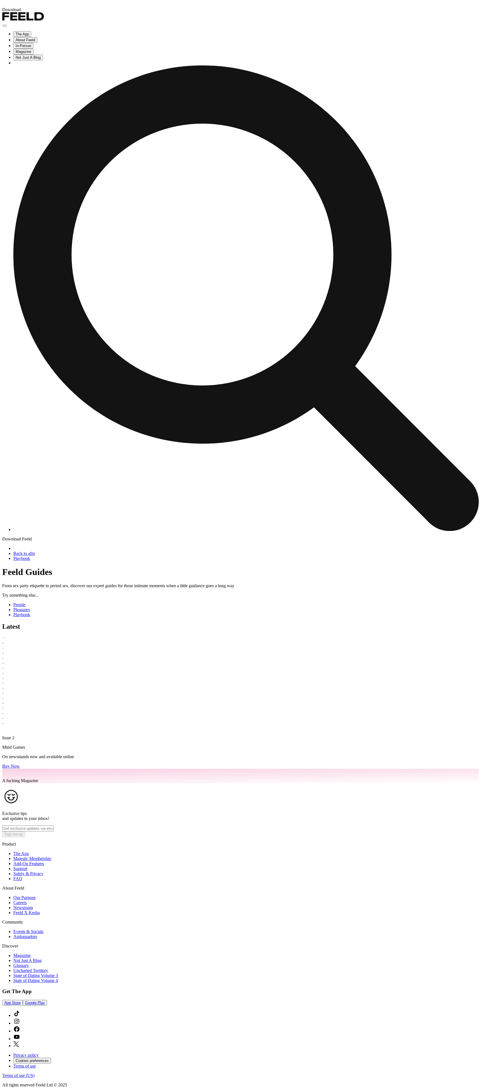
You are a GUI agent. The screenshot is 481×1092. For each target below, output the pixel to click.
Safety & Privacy (28, 873)
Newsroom (23, 907)
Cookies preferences (32, 1061)
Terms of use (24, 1066)
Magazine (23, 52)
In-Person (23, 46)
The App (22, 34)
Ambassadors (25, 936)
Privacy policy (26, 1055)
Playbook (21, 558)
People (19, 604)
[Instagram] (16, 1023)
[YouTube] (16, 1038)
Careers (20, 902)
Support (20, 868)
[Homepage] (23, 19)
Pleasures (21, 609)
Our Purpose (24, 897)
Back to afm (24, 553)
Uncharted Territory (30, 970)
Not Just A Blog (28, 57)
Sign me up (13, 834)
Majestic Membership (32, 858)
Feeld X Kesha (26, 912)
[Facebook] (16, 1031)
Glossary (21, 965)
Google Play (35, 1003)
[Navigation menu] (4, 25)
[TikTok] (16, 1015)
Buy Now (11, 766)
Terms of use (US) (18, 1075)
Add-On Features (28, 863)
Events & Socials (28, 931)
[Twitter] (16, 1045)
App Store (12, 1003)
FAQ (17, 878)
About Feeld (25, 40)
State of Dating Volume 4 (35, 980)
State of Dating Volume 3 (35, 975)
